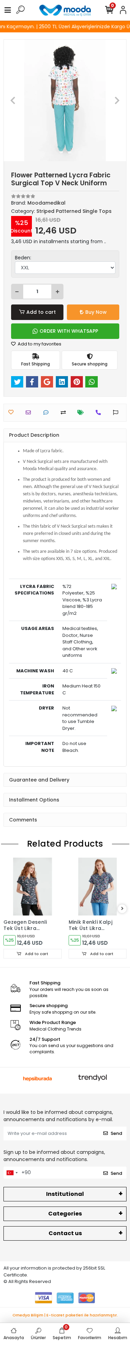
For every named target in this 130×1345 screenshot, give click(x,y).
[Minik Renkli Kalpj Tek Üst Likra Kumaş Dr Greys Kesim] (98, 886)
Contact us (65, 1233)
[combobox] (12, 1173)
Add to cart (41, 312)
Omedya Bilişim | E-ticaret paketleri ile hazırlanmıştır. (65, 1315)
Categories (65, 1214)
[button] (13, 100)
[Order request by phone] (100, 412)
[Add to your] (65, 412)
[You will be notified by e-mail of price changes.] (82, 412)
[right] (122, 908)
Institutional (65, 1194)
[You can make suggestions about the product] (117, 412)
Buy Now (96, 312)
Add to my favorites (39, 344)
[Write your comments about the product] (48, 412)
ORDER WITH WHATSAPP (69, 331)
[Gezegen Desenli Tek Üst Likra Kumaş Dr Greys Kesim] (32, 886)
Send (116, 1133)
